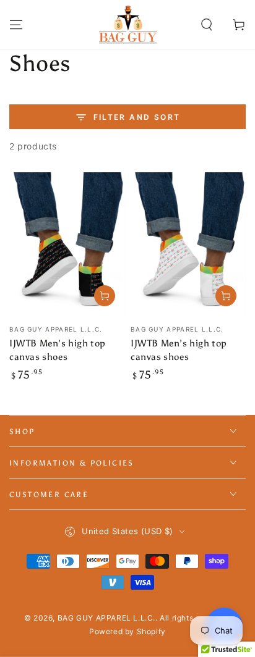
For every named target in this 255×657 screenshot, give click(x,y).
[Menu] (16, 24)
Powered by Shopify (127, 631)
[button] (207, 24)
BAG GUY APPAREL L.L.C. (106, 617)
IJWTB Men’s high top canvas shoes (57, 350)
